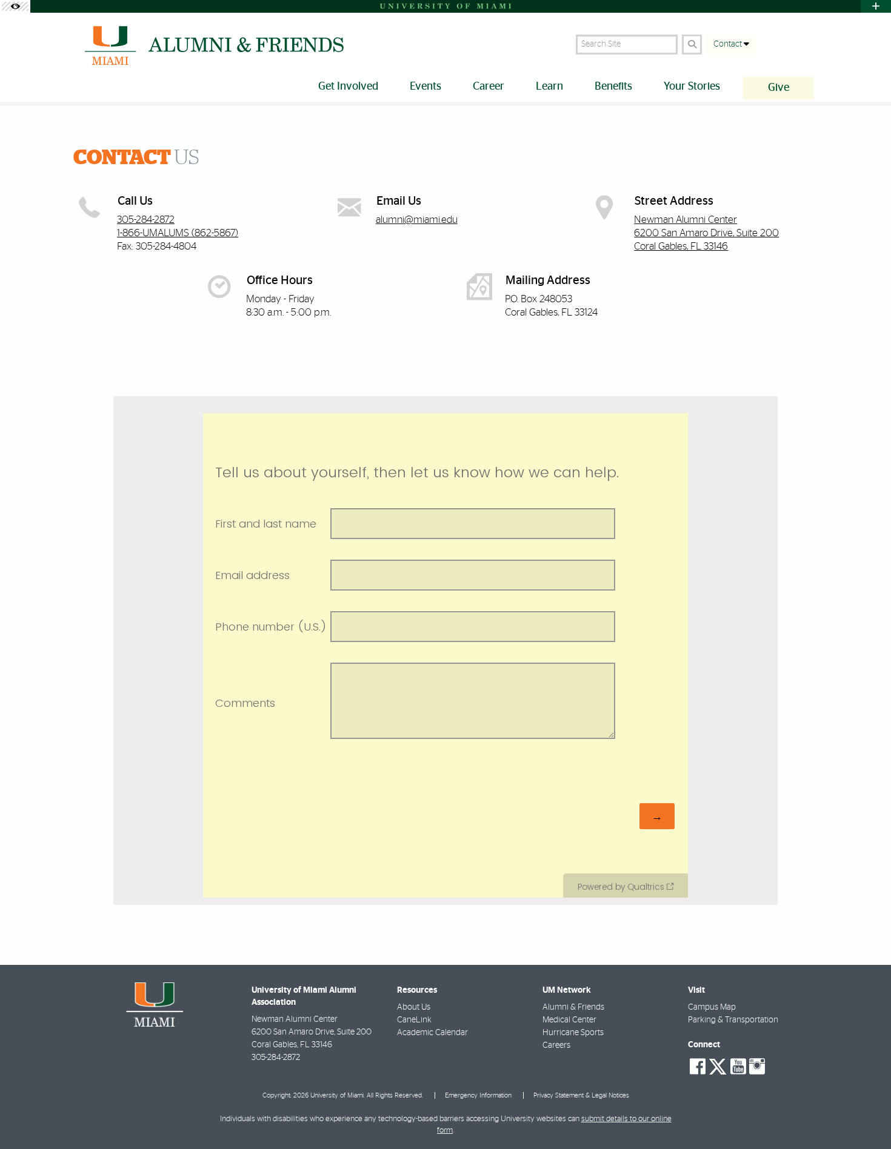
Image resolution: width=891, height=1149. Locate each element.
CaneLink (414, 1020)
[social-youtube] (738, 1067)
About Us (413, 1007)
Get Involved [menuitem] (348, 86)
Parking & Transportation (733, 1020)
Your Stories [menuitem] (692, 86)
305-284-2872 (146, 219)
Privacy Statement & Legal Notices (581, 1095)
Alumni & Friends (573, 1007)
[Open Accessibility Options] (15, 6)
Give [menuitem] (778, 87)
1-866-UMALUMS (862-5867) (177, 233)
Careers (556, 1045)
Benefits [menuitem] (613, 86)
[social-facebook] (698, 1067)
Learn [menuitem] (549, 86)
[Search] (692, 45)
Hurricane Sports (573, 1032)
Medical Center (569, 1020)
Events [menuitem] (425, 86)
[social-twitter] (717, 1065)
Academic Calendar (432, 1032)
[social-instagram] (757, 1067)
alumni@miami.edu (417, 219)
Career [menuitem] (488, 86)
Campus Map (712, 1007)
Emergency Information (478, 1095)
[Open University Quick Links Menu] (876, 6)
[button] (864, 1115)
